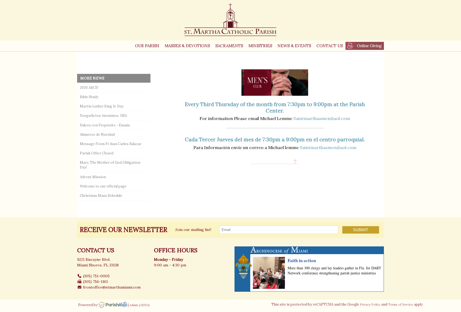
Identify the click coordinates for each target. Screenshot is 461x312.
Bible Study (89, 97)
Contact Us (329, 45)
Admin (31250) (139, 305)
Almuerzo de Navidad (97, 134)
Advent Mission (93, 177)
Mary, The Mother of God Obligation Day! (110, 165)
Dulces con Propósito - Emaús (105, 125)
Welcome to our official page (103, 186)
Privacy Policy (370, 304)
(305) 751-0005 (96, 276)
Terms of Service (400, 304)
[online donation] (364, 46)
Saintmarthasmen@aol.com (321, 118)
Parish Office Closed (96, 153)
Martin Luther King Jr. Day (102, 106)
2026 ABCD (89, 87)
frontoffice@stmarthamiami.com (112, 287)
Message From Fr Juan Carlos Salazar (110, 144)
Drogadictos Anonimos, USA (103, 115)
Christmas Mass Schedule (101, 195)
